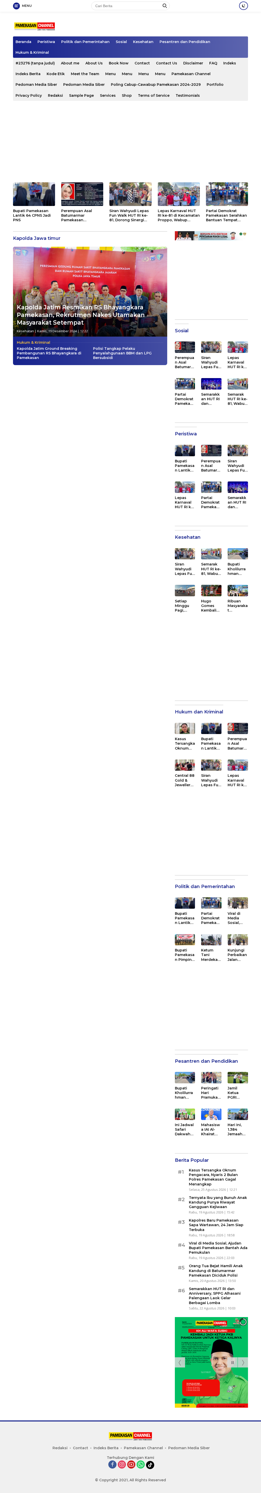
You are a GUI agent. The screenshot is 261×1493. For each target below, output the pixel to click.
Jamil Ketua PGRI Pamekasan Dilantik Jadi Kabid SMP (237, 1093)
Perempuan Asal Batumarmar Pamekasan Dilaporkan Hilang (78, 216)
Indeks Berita (28, 74)
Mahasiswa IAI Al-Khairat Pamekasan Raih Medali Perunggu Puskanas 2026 (211, 1130)
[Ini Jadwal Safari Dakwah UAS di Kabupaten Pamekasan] (185, 1114)
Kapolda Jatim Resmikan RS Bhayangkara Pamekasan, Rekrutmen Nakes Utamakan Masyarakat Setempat (81, 315)
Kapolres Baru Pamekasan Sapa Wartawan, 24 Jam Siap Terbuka (216, 1225)
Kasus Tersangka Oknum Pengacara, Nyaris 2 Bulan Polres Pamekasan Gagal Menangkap (185, 744)
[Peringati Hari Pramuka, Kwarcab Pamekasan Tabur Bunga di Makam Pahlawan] (211, 1077)
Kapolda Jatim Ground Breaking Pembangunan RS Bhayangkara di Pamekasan (49, 353)
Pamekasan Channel (191, 74)
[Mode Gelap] (243, 6)
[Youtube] (131, 1464)
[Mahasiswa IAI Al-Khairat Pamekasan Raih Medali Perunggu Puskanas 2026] (211, 1114)
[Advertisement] (130, 141)
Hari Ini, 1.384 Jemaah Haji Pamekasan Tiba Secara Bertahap (237, 1130)
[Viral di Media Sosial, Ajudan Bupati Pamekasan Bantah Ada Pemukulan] (238, 903)
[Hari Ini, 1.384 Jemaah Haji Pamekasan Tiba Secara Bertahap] (238, 1114)
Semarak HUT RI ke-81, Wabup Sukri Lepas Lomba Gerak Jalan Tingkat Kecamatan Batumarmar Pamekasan (237, 399)
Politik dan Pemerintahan (85, 41)
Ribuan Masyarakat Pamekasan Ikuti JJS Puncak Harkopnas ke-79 (238, 606)
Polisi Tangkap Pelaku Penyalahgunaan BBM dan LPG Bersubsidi (122, 353)
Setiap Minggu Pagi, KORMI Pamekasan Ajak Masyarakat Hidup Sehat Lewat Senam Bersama (185, 606)
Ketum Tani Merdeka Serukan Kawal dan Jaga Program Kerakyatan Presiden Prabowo (211, 955)
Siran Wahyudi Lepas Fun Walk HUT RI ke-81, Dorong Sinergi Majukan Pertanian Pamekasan (129, 216)
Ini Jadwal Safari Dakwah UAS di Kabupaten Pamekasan (184, 1130)
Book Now (118, 63)
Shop (127, 95)
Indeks (229, 63)
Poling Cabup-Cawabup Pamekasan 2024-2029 (156, 84)
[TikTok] (150, 1465)
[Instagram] (122, 1464)
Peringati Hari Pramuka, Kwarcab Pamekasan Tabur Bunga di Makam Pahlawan (211, 1093)
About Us (94, 63)
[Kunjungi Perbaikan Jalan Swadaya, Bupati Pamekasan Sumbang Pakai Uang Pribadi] (238, 940)
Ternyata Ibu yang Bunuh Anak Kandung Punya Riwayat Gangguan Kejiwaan (218, 1202)
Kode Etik (56, 74)
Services (108, 95)
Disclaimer (193, 63)
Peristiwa (46, 41)
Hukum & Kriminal (32, 52)
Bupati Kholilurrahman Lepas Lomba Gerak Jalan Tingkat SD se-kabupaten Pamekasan (237, 569)
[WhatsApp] (141, 1464)
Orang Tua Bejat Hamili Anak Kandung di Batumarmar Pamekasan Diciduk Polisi (216, 1270)
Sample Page (81, 95)
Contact (142, 63)
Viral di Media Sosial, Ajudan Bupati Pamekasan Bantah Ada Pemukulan (237, 918)
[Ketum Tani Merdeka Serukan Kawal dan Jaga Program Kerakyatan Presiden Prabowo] (211, 940)
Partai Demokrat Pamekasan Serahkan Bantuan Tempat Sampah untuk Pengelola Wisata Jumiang (226, 216)
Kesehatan (143, 41)
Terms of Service (153, 95)
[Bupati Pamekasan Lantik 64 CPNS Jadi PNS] (34, 194)
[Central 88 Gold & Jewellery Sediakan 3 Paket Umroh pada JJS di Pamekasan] (185, 765)
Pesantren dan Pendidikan (185, 41)
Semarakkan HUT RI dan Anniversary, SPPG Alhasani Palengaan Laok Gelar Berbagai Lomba (210, 399)
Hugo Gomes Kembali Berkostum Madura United (210, 606)
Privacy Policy (29, 95)
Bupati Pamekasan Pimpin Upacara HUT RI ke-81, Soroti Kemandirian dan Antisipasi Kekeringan (185, 955)
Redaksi (55, 95)
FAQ (213, 63)
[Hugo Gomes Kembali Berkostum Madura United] (211, 590)
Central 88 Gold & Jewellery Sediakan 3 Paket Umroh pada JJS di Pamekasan (184, 780)
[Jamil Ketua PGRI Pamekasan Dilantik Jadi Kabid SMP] (238, 1077)
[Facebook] (112, 1464)
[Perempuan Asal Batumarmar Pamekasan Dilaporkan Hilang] (82, 194)
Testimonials (188, 95)
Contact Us (166, 63)
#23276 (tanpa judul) (35, 63)
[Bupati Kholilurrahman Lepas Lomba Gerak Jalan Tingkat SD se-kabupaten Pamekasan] (238, 554)
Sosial (121, 41)
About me (70, 63)
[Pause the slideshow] (232, 1362)
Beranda (23, 41)
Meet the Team (85, 74)
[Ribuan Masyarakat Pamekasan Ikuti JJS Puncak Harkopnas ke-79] (238, 590)
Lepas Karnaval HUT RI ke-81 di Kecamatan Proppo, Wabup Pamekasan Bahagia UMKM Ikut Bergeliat (179, 216)
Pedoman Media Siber (36, 84)
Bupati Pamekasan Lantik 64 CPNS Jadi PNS (32, 215)
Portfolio (215, 84)
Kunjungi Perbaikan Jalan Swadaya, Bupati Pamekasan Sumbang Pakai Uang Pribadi (237, 955)
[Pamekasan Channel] (34, 26)
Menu (110, 74)
